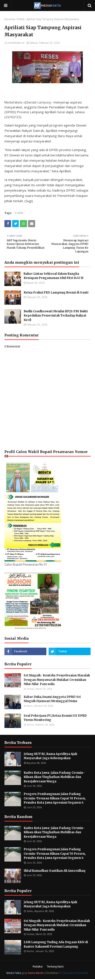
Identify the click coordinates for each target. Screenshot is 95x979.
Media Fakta (13, 973)
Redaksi (38, 966)
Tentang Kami (55, 966)
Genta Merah (36, 973)
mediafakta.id (16, 42)
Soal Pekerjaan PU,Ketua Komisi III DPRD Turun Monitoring (55, 718)
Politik (20, 19)
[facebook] (25, 651)
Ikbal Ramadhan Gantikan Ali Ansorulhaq (54, 871)
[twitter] (70, 651)
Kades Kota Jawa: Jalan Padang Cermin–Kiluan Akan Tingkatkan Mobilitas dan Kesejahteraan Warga (54, 777)
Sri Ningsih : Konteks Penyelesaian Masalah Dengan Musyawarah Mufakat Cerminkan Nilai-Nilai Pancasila (57, 680)
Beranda (9, 19)
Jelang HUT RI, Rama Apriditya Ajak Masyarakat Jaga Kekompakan (50, 756)
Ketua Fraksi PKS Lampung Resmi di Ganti (56, 292)
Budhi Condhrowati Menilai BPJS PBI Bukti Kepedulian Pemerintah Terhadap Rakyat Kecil (56, 315)
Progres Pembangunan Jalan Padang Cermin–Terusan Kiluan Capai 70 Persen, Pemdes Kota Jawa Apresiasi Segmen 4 (55, 798)
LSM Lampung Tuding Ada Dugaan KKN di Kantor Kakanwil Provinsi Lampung (56, 944)
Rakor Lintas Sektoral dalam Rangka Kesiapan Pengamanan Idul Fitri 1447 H (53, 276)
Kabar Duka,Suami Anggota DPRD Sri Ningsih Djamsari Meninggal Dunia (52, 699)
